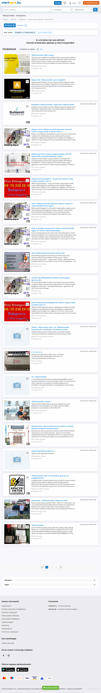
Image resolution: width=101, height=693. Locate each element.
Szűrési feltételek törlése (45, 32)
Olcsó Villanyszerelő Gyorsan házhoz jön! (48, 253)
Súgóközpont (6, 606)
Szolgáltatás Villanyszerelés (24, 32)
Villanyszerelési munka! (40, 402)
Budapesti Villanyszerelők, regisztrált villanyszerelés (52, 105)
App (58, 3)
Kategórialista (7, 629)
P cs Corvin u (36, 352)
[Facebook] (3, 655)
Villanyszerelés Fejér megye (42, 55)
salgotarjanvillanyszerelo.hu (42, 451)
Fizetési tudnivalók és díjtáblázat (14, 609)
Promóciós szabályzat (10, 632)
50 (41, 49)
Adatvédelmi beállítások (11, 619)
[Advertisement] (50, 553)
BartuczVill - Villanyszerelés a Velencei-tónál (49, 500)
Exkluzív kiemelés (8, 643)
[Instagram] (9, 655)
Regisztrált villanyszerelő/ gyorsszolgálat (48, 80)
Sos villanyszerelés (39, 377)
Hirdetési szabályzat (9, 612)
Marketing (5, 625)
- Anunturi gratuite (60, 606)
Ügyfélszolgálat (7, 622)
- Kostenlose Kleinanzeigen (63, 609)
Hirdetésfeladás (92, 3)
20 (37, 49)
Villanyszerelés (37, 525)
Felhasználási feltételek (10, 616)
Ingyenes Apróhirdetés (74, 689)
